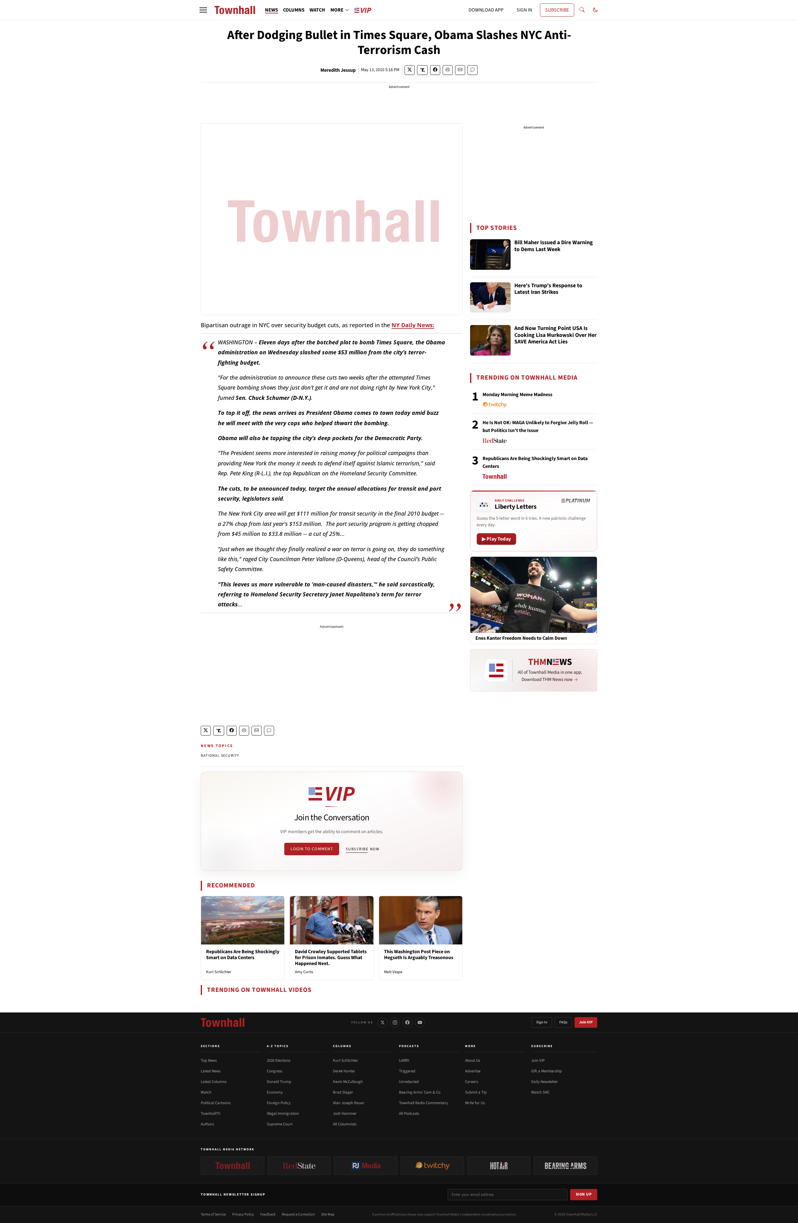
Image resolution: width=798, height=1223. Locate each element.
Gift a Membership (546, 1071)
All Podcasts (409, 1113)
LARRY (404, 1060)
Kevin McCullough (348, 1082)
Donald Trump (279, 1082)
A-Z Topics (278, 1046)
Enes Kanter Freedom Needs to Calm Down (521, 638)
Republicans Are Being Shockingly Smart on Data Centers (242, 954)
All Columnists (344, 1124)
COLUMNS (294, 10)
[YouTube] (420, 1022)
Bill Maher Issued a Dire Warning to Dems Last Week (553, 246)
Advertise (472, 1071)
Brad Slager (343, 1092)
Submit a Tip (476, 1092)
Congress (274, 1071)
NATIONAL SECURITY (220, 755)
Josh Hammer (345, 1113)
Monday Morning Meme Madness (517, 394)
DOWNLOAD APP (486, 10)
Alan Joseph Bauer (348, 1103)
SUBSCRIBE (557, 10)
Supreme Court (279, 1124)
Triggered (407, 1071)
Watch (206, 1092)
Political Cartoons (215, 1103)
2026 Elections (278, 1060)
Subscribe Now (362, 849)
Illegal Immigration (283, 1113)
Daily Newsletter (544, 1082)
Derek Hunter (344, 1071)
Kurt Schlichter (218, 972)
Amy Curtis (304, 972)
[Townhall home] (222, 1022)
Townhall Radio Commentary (423, 1103)
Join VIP (586, 1022)
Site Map (327, 1214)
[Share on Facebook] (435, 70)
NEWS (271, 10)
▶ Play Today (496, 539)
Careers (471, 1082)
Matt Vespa (393, 972)
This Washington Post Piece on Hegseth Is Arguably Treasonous (418, 954)
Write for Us (475, 1103)
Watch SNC (540, 1092)
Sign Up (584, 1194)
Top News (209, 1060)
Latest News (210, 1071)
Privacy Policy (243, 1214)
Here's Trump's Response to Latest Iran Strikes (548, 289)
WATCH (317, 10)
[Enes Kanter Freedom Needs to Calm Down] (533, 594)
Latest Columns (213, 1082)
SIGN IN (524, 10)
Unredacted (409, 1082)
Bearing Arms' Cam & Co (419, 1092)
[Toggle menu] (203, 10)
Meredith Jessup (338, 70)
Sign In (541, 1022)
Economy (275, 1092)
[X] (382, 1022)
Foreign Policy (279, 1103)
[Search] (582, 10)
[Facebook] (407, 1022)
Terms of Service (213, 1214)
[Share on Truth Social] (422, 70)
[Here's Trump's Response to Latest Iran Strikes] (490, 297)
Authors (207, 1124)
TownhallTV (210, 1113)
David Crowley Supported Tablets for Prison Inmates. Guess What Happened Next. (331, 957)
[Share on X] (410, 70)
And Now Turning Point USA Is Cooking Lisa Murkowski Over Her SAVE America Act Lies (555, 335)
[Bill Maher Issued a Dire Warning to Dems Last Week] (490, 254)
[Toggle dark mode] (595, 10)
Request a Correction (298, 1214)
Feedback (268, 1214)
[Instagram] (395, 1022)
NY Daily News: (413, 325)
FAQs (563, 1022)
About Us (472, 1060)
